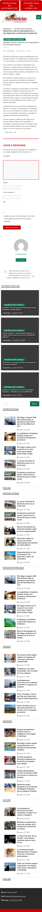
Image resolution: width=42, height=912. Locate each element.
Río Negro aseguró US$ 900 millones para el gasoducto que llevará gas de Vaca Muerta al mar (26, 421)
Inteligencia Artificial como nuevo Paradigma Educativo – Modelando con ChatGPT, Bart (18, 390)
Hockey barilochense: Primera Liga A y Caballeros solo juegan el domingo (26, 733)
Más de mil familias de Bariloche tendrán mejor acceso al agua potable (27, 529)
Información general (23, 29)
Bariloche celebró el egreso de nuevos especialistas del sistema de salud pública (27, 542)
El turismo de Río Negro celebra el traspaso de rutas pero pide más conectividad (27, 658)
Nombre (6, 183)
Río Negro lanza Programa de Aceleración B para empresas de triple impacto (19, 308)
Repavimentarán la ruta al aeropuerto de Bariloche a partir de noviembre (26, 555)
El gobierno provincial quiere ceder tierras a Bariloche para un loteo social (26, 476)
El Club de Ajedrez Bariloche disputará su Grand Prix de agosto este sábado (26, 760)
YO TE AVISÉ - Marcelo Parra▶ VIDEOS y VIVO (31, 5)
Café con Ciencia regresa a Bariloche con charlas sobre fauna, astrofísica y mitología (27, 866)
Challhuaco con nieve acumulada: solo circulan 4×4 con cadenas (27, 671)
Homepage (7, 29)
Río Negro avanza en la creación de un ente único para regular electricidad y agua (26, 450)
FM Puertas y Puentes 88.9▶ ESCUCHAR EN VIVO (10, 5)
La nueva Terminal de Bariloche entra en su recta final (25, 463)
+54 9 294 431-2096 (15, 900)
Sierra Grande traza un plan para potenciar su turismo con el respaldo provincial (26, 709)
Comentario (7, 156)
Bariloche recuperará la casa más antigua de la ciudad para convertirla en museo (26, 825)
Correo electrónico (9, 192)
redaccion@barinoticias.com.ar (16, 896)
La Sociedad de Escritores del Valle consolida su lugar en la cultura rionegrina (26, 811)
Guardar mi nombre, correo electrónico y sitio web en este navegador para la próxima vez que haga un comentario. (19, 218)
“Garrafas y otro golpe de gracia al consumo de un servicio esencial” (19, 363)
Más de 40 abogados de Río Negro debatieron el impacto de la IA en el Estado (26, 634)
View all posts (21, 260)
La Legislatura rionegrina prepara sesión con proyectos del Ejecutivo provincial (27, 436)
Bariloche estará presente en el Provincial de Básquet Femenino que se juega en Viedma (27, 788)
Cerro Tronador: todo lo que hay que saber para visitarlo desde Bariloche (27, 696)
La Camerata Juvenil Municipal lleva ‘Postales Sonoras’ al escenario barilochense (27, 853)
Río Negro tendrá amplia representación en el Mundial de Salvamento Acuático (27, 746)
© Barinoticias (10, 51)
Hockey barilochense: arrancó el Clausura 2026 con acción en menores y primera (27, 774)
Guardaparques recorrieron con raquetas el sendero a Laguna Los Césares (27, 683)
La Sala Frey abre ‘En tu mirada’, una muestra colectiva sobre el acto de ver (26, 839)
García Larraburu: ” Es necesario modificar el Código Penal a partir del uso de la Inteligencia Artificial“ (19, 335)
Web (4, 202)
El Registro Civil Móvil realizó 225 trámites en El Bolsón (26, 622)
